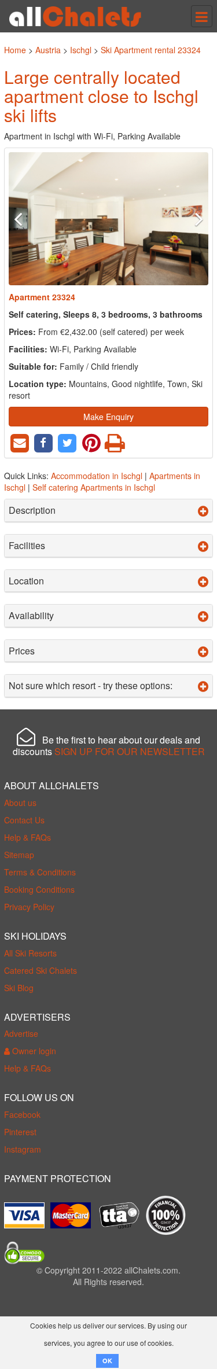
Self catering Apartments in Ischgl (93, 487)
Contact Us (24, 820)
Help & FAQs (27, 837)
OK (107, 1360)
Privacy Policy (29, 906)
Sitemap (19, 854)
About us (20, 802)
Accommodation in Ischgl (96, 475)
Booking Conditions (39, 889)
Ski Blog (19, 987)
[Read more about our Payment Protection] (27, 1211)
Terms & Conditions (40, 872)
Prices (22, 651)
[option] (108, 218)
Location (26, 581)
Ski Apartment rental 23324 (151, 50)
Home (15, 50)
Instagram (22, 1149)
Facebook (22, 1114)
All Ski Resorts (30, 953)
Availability (31, 615)
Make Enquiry (108, 416)
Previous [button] (24, 218)
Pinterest (20, 1132)
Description (32, 510)
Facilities (27, 545)
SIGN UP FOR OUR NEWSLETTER (129, 751)
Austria (48, 50)
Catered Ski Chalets (40, 970)
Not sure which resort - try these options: (90, 685)
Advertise (21, 1033)
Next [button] (193, 218)
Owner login (33, 1051)
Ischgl (80, 50)
